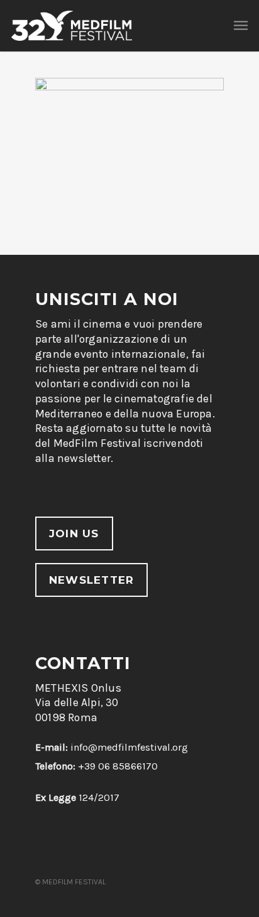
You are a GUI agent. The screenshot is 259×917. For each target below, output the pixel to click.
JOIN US (74, 533)
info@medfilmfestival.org (129, 747)
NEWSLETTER (91, 580)
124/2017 (77, 797)
